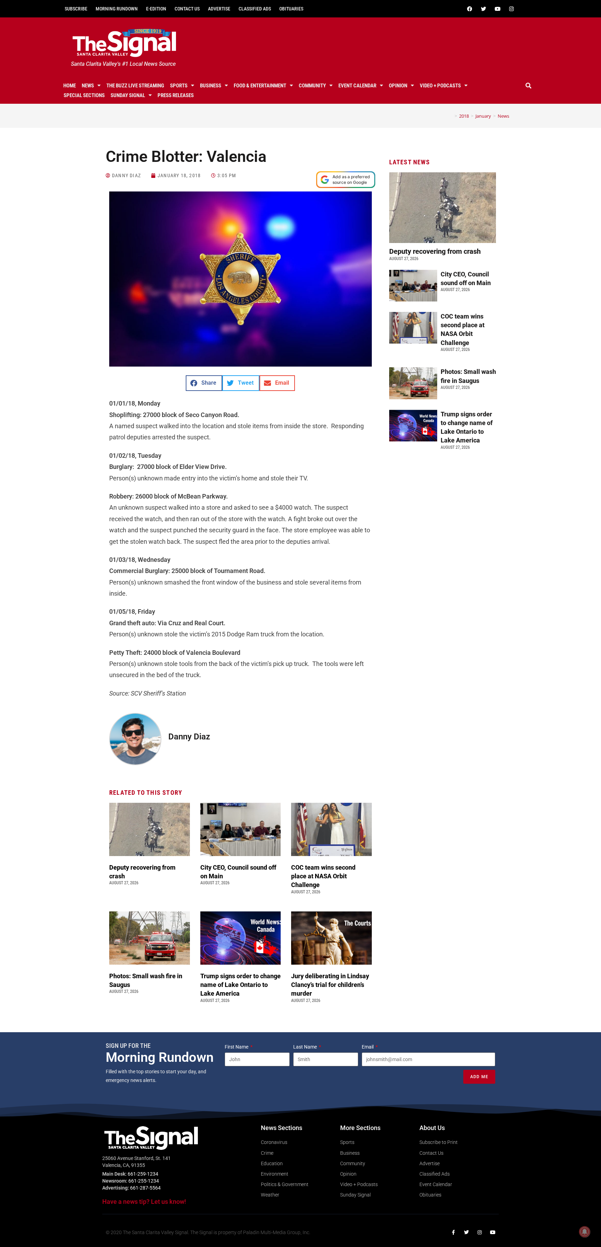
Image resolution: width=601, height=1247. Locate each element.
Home (69, 86)
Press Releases (176, 95)
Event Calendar (357, 86)
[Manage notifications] (584, 1231)
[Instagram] (511, 8)
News (88, 86)
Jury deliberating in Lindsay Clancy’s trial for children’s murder (330, 984)
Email (368, 1047)
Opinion (398, 86)
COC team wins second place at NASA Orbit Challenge (323, 876)
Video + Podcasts (440, 86)
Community (312, 86)
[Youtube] (497, 8)
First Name (237, 1047)
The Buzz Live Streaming (135, 86)
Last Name (305, 1047)
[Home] (450, 116)
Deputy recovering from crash (435, 251)
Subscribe (76, 8)
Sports (178, 86)
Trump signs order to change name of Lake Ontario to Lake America (240, 984)
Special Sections (84, 95)
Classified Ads (255, 8)
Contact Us (187, 8)
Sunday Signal (128, 95)
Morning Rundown (117, 8)
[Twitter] (483, 8)
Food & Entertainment (260, 86)
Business (210, 86)
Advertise (219, 8)
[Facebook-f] (453, 1232)
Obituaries (291, 8)
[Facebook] (469, 8)
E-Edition (156, 8)
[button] (529, 86)
